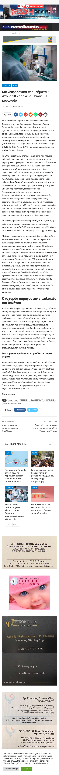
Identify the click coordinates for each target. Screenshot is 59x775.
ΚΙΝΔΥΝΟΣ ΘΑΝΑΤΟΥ (36, 400)
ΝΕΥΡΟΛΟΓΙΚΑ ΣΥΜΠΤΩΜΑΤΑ (12, 403)
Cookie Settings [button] (11, 769)
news (10, 400)
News (15, 86)
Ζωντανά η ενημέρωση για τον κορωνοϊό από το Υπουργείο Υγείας (45, 428)
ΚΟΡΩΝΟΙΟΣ (50, 400)
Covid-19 (6, 86)
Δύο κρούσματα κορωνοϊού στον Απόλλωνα (10, 428)
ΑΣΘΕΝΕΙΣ (23, 400)
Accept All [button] (26, 769)
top (16, 400)
